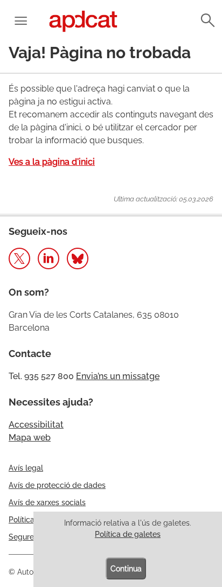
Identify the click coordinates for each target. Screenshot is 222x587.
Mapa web (30, 437)
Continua (126, 568)
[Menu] (20, 22)
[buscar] (206, 20)
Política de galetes (128, 534)
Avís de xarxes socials (47, 502)
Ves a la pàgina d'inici (52, 162)
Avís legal (26, 468)
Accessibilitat (36, 425)
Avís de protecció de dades (57, 485)
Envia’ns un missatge (117, 376)
